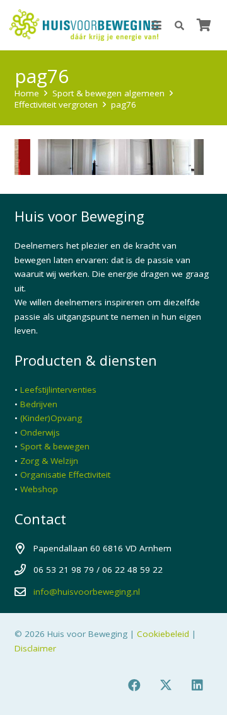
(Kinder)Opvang (51, 418)
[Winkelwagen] (204, 25)
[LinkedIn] (197, 685)
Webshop (39, 489)
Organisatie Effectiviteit (65, 474)
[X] (166, 685)
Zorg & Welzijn (49, 460)
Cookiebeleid (163, 633)
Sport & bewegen (55, 446)
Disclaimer (35, 648)
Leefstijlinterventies (58, 389)
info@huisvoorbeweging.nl (86, 591)
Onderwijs (40, 432)
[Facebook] (134, 685)
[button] (156, 25)
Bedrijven (38, 404)
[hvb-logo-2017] (83, 25)
